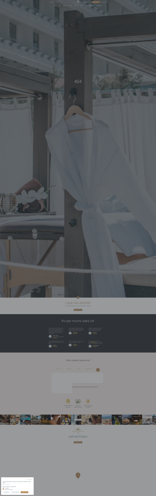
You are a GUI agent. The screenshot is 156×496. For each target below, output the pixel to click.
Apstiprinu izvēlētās (15, 492)
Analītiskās (7, 488)
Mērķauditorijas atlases (9, 489)
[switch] (3, 488)
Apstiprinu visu (24, 492)
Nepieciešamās (7, 484)
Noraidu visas (6, 492)
